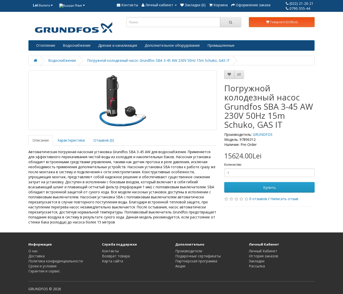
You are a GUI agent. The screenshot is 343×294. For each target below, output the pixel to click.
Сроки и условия (42, 266)
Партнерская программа (196, 261)
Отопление (45, 45)
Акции (180, 266)
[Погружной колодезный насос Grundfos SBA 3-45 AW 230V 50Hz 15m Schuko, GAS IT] (122, 100)
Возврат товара (116, 256)
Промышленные (221, 45)
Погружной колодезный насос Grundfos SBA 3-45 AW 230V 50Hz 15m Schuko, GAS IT (158, 60)
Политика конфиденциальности (55, 261)
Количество (233, 164)
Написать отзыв (284, 198)
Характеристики (71, 140)
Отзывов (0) (103, 140)
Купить (269, 187)
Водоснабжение (77, 45)
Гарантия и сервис (44, 271)
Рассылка (257, 266)
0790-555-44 (299, 8)
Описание (40, 140)
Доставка (36, 256)
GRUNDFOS (262, 134)
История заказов (263, 256)
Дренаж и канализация (117, 45)
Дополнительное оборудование (172, 45)
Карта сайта (112, 261)
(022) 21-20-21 (301, 3)
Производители (188, 251)
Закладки (256, 261)
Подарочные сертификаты (198, 256)
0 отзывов (258, 198)
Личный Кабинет (263, 251)
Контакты (110, 251)
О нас (33, 251)
